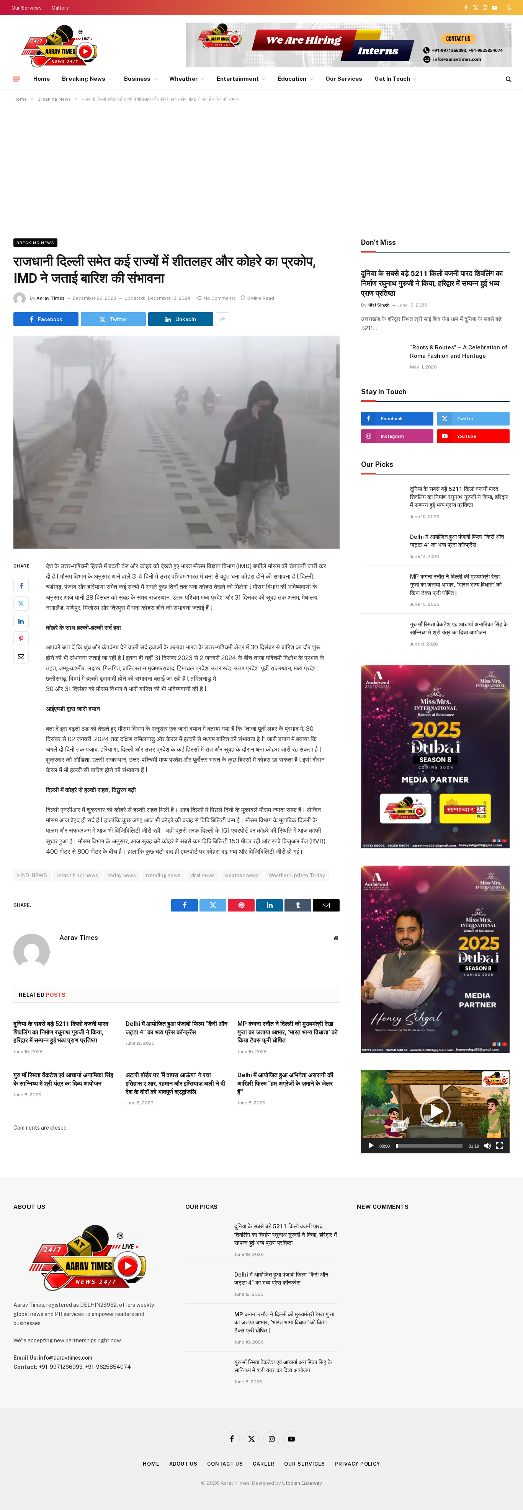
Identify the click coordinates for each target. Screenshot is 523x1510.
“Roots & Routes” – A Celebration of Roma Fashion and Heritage (459, 351)
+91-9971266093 (61, 1367)
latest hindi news (77, 875)
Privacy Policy (357, 1464)
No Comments (220, 298)
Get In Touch (392, 78)
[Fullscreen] (499, 1146)
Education (292, 78)
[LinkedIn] (21, 621)
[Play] (371, 1146)
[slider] (429, 1146)
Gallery (60, 8)
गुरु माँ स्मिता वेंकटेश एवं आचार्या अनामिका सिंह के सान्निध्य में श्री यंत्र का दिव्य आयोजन (63, 1079)
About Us (183, 1464)
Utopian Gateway (302, 1483)
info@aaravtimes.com (65, 1358)
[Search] (508, 79)
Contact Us (225, 1464)
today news (122, 875)
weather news (241, 875)
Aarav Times (50, 298)
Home (41, 78)
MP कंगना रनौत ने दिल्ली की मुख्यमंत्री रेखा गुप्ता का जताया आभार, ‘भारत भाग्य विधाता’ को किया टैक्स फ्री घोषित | (287, 1032)
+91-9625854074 (108, 1367)
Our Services (26, 8)
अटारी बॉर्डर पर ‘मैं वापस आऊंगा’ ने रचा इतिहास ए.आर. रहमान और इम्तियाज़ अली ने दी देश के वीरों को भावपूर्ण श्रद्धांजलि (175, 1083)
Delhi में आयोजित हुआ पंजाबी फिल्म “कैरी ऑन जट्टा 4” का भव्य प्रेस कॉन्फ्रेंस (176, 1028)
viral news (202, 875)
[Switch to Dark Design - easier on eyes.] (508, 7)
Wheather (183, 78)
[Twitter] (21, 603)
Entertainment (238, 78)
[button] (435, 1111)
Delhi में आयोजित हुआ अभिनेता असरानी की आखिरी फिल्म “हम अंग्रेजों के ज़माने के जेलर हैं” (285, 1083)
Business (137, 78)
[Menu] (16, 78)
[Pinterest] (21, 638)
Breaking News (83, 78)
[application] (435, 1111)
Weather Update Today (296, 875)
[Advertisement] (261, 168)
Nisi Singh (379, 305)
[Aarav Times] (60, 46)
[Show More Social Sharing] (222, 319)
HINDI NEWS (32, 875)
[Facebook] (21, 586)
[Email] (21, 656)
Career (264, 1464)
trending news (162, 875)
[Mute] (487, 1146)
